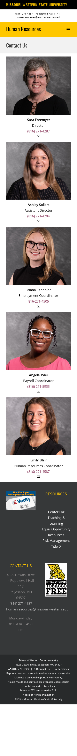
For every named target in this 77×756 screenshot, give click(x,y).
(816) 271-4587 (24, 13)
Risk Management (56, 540)
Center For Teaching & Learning (56, 518)
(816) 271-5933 (38, 386)
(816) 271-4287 (38, 131)
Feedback (63, 669)
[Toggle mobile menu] (69, 28)
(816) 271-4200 (20, 669)
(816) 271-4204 (38, 216)
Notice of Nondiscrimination (38, 694)
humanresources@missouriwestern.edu (38, 17)
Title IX (56, 546)
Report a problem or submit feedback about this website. (38, 673)
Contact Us (43, 669)
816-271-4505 (38, 301)
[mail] (38, 136)
